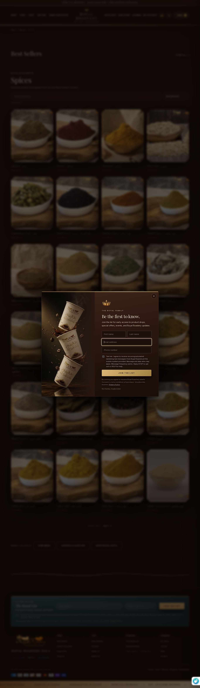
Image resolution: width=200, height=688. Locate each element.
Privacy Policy (114, 385)
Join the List (126, 373)
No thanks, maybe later (111, 389)
